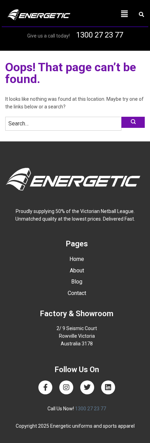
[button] (104, 13)
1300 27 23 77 (99, 35)
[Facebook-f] (45, 387)
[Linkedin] (108, 387)
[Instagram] (66, 387)
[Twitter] (87, 387)
